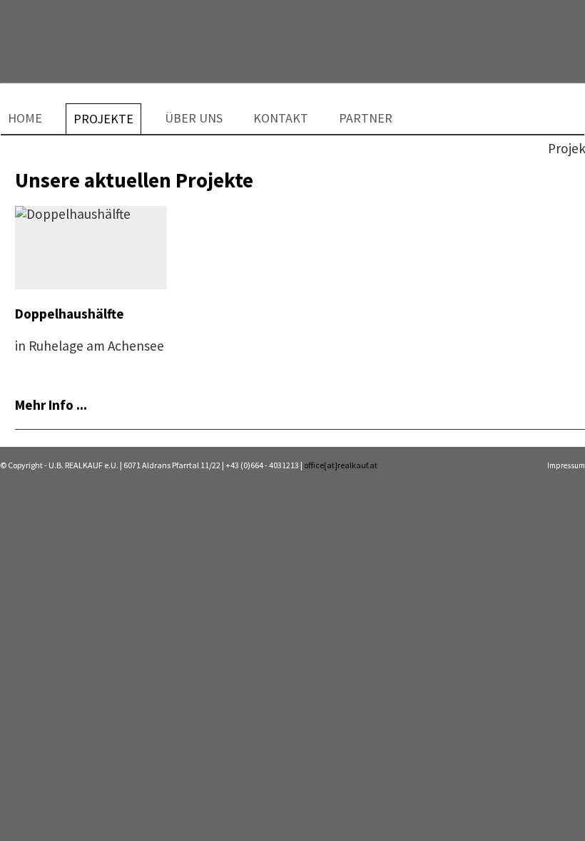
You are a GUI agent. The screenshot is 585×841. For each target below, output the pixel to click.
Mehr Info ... (51, 405)
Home (25, 116)
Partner (365, 116)
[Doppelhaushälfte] (73, 213)
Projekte (103, 117)
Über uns (194, 116)
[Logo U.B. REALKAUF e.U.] (79, 36)
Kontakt (280, 116)
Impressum (566, 465)
